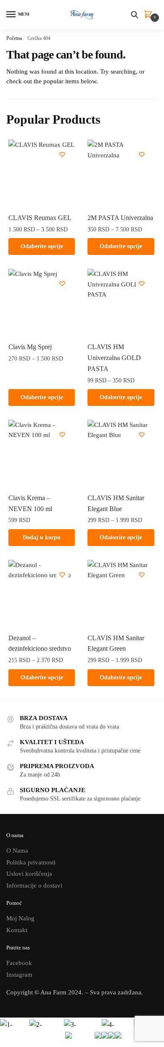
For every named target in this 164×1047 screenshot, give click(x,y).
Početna (14, 38)
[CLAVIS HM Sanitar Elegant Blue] (120, 453)
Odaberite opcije (42, 246)
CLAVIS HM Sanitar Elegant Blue (115, 503)
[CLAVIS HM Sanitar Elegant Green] (120, 593)
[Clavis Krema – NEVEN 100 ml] (41, 453)
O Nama (17, 850)
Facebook (19, 963)
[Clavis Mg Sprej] (41, 302)
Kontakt (16, 930)
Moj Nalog (20, 918)
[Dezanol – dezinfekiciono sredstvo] (41, 593)
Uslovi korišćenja (29, 873)
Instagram (19, 974)
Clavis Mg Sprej (30, 346)
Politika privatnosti (31, 862)
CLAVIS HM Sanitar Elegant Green (115, 643)
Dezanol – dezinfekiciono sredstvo (39, 643)
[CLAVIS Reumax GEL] (41, 173)
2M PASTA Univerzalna (120, 217)
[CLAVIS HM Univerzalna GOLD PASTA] (120, 302)
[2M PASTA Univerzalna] (120, 173)
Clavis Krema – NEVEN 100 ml (30, 503)
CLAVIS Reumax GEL (39, 217)
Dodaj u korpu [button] (42, 537)
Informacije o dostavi (34, 885)
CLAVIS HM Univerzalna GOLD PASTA (114, 357)
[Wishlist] (62, 154)
